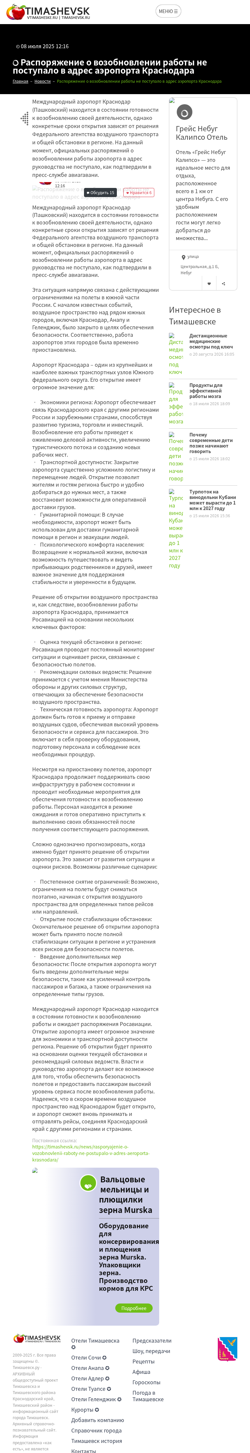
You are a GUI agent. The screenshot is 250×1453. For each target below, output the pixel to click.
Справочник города (96, 1430)
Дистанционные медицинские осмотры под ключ (211, 341)
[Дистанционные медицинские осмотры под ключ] (176, 353)
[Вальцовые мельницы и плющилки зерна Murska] (95, 1247)
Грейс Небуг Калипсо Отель (202, 132)
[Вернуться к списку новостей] (24, 114)
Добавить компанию (97, 1420)
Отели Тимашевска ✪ (95, 1343)
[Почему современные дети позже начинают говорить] (176, 456)
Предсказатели (152, 1340)
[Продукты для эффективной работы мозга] (176, 403)
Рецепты (143, 1361)
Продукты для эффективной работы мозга (206, 390)
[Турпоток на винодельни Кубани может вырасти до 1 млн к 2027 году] (176, 528)
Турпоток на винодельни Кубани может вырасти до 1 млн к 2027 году (212, 499)
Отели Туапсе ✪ (91, 1388)
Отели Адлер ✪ (90, 1378)
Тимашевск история (96, 1440)
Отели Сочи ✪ (88, 1357)
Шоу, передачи (151, 1350)
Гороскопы (146, 1382)
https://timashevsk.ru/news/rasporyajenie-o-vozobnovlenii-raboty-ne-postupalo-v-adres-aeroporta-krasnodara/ (91, 1152)
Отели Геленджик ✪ (96, 1399)
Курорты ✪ (85, 1409)
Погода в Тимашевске (148, 1395)
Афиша (141, 1371)
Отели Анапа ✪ (90, 1367)
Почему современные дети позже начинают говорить (211, 442)
